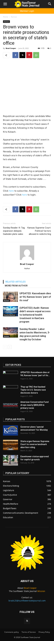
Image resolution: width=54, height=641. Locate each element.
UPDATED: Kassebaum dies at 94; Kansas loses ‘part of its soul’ (35, 297)
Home (5, 17)
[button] (5, 4)
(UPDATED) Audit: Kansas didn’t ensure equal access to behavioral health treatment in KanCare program (35, 314)
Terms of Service (29, 632)
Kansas (14, 17)
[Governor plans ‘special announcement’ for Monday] (10, 430)
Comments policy (11, 632)
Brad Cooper (11, 48)
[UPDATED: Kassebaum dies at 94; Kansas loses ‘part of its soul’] (10, 297)
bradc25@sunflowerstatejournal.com (27, 600)
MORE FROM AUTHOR (16, 285)
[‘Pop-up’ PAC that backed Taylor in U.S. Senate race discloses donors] (10, 390)
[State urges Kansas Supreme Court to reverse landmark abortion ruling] (10, 445)
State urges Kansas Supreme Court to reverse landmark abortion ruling (34, 444)
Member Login (27, 11)
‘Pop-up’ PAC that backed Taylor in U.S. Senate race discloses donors (33, 390)
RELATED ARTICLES (15, 281)
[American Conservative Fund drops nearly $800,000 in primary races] (10, 405)
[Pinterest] (29, 55)
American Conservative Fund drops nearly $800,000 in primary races (34, 405)
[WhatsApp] (36, 55)
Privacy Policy (44, 632)
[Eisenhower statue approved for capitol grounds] (10, 460)
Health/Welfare (9, 315)
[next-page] (10, 347)
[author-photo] (27, 260)
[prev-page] (5, 347)
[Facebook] (15, 55)
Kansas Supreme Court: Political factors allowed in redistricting (39, 230)
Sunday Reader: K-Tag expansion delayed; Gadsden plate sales (14, 230)
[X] (22, 55)
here (11, 190)
